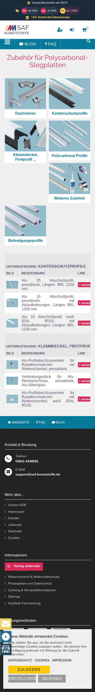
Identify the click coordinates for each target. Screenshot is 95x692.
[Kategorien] (7, 42)
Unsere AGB (17, 505)
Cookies (42, 660)
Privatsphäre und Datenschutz (30, 583)
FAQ (41, 422)
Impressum (61, 660)
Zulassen (29, 670)
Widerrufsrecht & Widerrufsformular (34, 577)
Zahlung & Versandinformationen (32, 590)
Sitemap (14, 596)
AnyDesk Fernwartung (24, 603)
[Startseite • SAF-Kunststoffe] (16, 29)
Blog (60, 422)
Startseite (15, 531)
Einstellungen (22, 678)
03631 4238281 (27, 461)
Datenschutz (20, 660)
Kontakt (13, 518)
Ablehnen (52, 678)
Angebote (20, 422)
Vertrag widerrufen (27, 566)
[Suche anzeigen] (88, 41)
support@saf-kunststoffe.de (37, 474)
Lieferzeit (14, 525)
